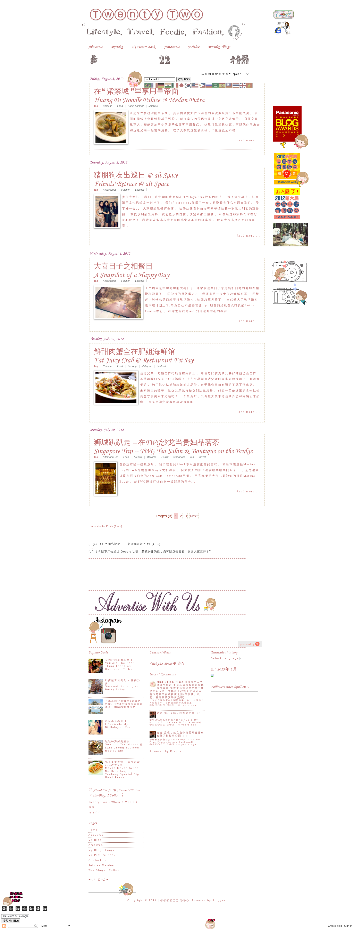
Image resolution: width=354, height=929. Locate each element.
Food (120, 106)
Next (194, 516)
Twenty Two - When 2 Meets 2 (113, 802)
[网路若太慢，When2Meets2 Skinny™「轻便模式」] (13, 905)
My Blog (117, 47)
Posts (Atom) (114, 526)
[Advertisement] (177, 574)
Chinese (108, 106)
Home (93, 829)
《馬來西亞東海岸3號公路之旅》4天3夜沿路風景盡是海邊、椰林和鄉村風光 (124, 703)
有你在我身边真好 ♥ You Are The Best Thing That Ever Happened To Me (119, 665)
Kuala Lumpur (136, 106)
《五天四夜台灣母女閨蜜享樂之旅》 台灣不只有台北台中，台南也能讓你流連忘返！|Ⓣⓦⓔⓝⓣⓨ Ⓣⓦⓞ (177, 702)
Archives (95, 845)
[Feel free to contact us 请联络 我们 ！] (163, 610)
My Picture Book (143, 47)
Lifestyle (139, 189)
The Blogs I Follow (104, 870)
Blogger (219, 900)
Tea (192, 457)
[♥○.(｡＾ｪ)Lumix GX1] (289, 281)
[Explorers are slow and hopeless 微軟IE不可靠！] (282, 34)
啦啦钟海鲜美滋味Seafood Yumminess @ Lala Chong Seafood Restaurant (124, 746)
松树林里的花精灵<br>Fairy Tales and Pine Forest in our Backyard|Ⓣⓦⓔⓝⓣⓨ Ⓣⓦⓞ (175, 742)
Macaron (152, 457)
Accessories (110, 189)
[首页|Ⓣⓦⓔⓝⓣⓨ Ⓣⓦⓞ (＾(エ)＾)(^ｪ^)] (169, 58)
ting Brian (165, 682)
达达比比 (94, 812)
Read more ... (248, 140)
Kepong (132, 366)
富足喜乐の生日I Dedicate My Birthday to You (118, 724)
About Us (95, 47)
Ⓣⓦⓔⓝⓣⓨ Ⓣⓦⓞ (146, 15)
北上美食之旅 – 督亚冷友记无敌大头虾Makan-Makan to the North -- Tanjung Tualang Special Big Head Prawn (122, 770)
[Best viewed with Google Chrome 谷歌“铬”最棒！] (283, 17)
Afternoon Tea (111, 457)
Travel (202, 457)
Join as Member (101, 865)
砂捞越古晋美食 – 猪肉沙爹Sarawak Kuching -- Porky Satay (122, 685)
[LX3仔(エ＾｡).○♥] (289, 304)
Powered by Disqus (166, 751)
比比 (160, 713)
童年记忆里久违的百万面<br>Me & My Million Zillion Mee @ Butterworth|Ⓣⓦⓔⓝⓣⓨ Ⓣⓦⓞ (176, 722)
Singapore (179, 457)
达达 (91, 807)
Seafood (161, 366)
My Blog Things (219, 47)
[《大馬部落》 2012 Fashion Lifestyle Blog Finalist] (287, 220)
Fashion (126, 189)
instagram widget (249, 644)
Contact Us (171, 47)
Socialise (193, 47)
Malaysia (154, 106)
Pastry (165, 457)
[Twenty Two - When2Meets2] (212, 676)
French (138, 457)
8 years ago (187, 705)
